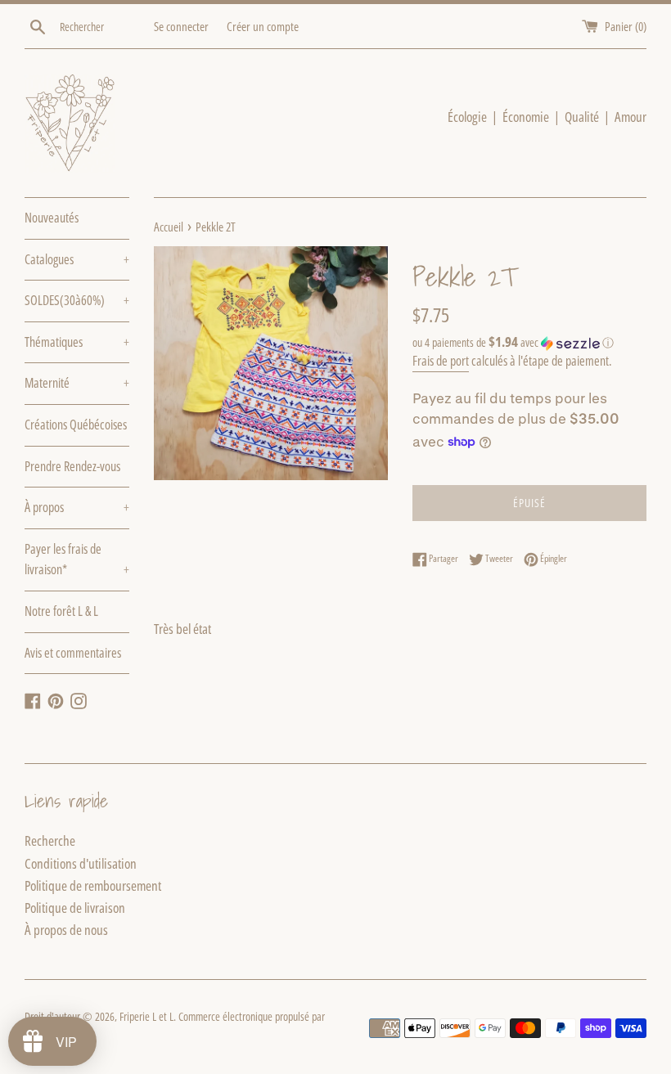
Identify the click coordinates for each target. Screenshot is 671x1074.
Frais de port (440, 361)
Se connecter (181, 26)
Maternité (77, 383)
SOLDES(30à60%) (77, 300)
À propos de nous (66, 929)
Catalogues (77, 259)
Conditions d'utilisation (81, 863)
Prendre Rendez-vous (72, 466)
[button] (529, 343)
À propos (77, 507)
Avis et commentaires (73, 653)
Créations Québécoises (76, 425)
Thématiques (77, 342)
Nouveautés (52, 218)
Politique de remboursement (93, 885)
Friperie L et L (146, 1016)
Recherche (50, 840)
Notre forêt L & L (61, 611)
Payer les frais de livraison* (77, 559)
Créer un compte (263, 26)
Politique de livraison (75, 907)
